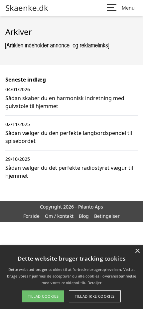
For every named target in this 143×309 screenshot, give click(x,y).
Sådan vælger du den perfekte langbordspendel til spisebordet (68, 137)
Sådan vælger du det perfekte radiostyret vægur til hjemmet (69, 171)
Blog (84, 216)
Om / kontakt (59, 216)
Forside (31, 216)
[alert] (71, 277)
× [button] (137, 251)
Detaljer (94, 282)
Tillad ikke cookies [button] (95, 296)
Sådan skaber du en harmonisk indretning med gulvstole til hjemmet (64, 102)
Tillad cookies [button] (43, 296)
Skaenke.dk (26, 8)
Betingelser (107, 216)
